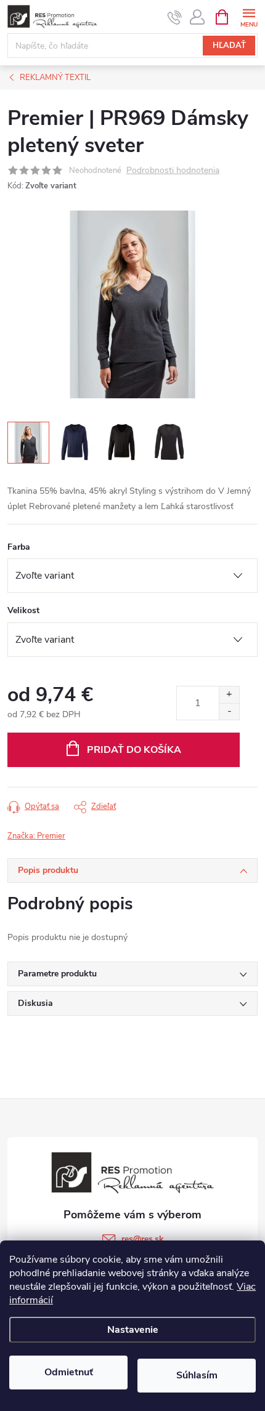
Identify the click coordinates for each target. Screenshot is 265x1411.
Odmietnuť (68, 1372)
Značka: (36, 836)
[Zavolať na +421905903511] (174, 17)
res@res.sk (142, 1239)
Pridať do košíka (134, 750)
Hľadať (229, 45)
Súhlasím (197, 1375)
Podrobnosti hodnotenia (172, 171)
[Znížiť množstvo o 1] (229, 711)
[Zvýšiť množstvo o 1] (229, 694)
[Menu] (248, 16)
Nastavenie (132, 1330)
